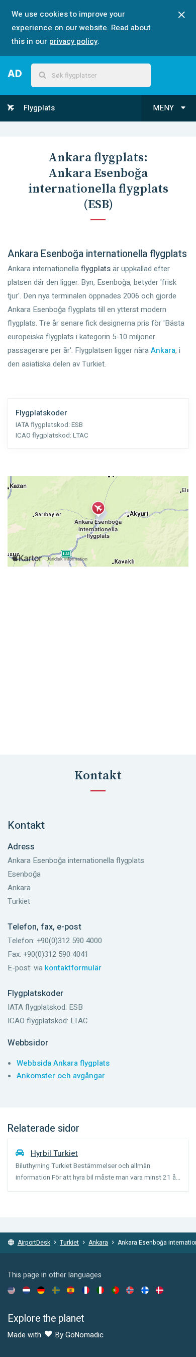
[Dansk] (159, 1290)
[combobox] (91, 75)
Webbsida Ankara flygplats (63, 1063)
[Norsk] (130, 1290)
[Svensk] (56, 1290)
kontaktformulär (73, 967)
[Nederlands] (26, 1290)
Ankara (163, 350)
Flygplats (38, 107)
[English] (11, 1290)
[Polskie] (115, 1290)
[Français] (85, 1290)
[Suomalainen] (145, 1290)
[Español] (70, 1290)
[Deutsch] (41, 1290)
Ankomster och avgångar (61, 1075)
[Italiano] (100, 1290)
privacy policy (73, 41)
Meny (164, 107)
